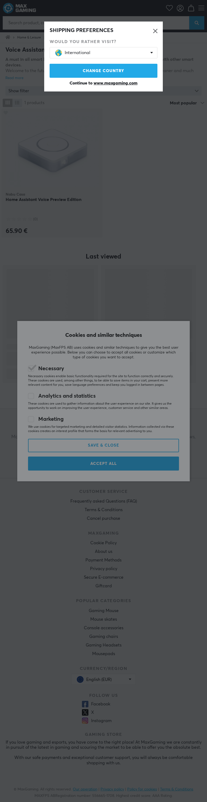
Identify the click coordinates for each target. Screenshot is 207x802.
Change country (103, 71)
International (77, 53)
